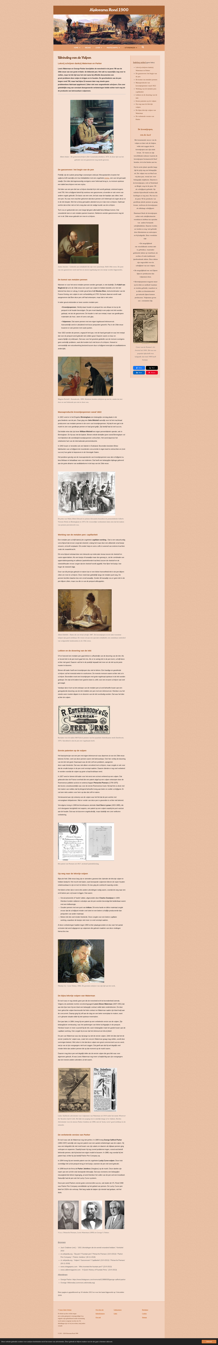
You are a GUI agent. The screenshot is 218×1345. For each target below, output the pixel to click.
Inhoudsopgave (100, 1313)
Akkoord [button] (209, 1341)
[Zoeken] (142, 47)
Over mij (98, 1317)
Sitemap (144, 1317)
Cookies (144, 1313)
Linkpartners (118, 1310)
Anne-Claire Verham (65, 1310)
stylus (106, 178)
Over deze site (100, 1310)
